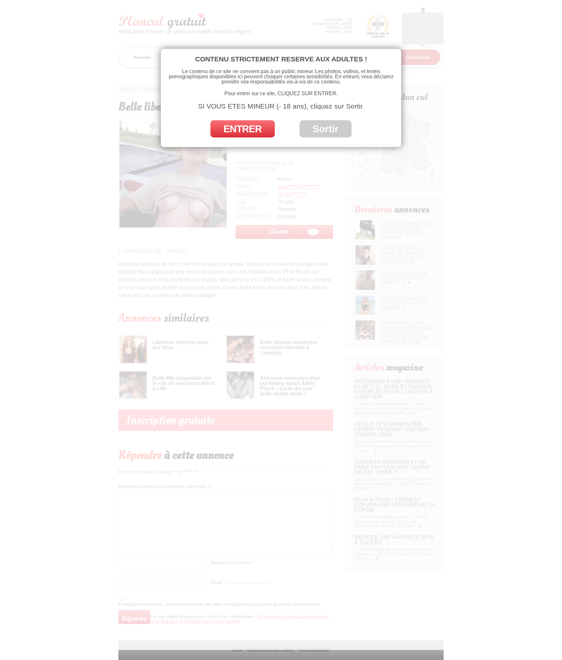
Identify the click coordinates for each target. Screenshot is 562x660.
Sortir (326, 128)
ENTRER (242, 128)
